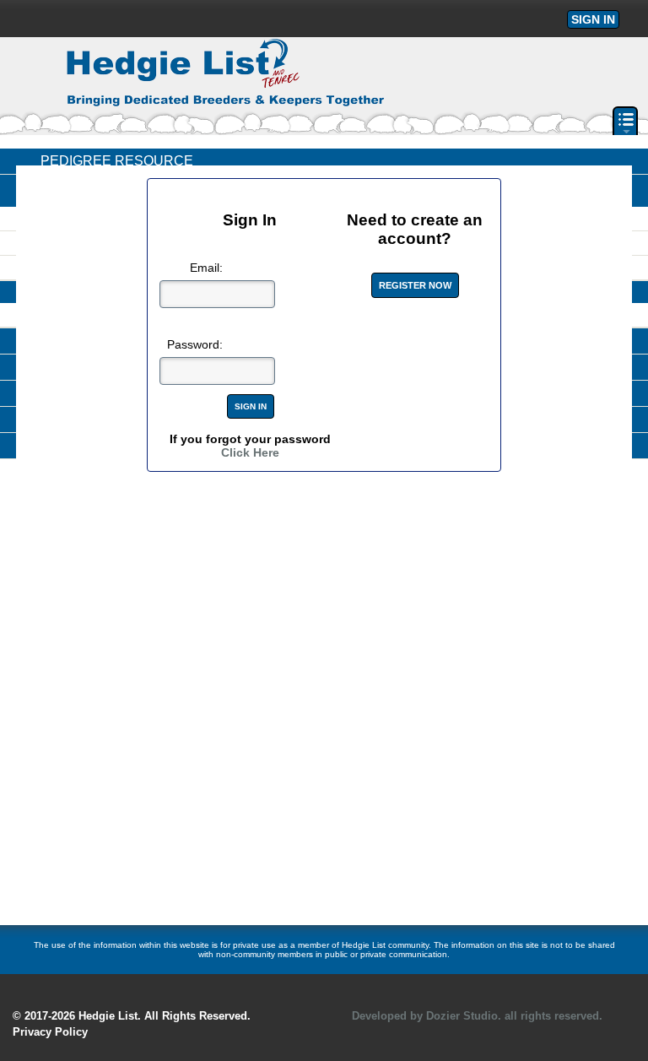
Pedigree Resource (116, 161)
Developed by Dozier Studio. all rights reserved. (477, 1016)
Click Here (250, 452)
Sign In (593, 19)
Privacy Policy (50, 1032)
